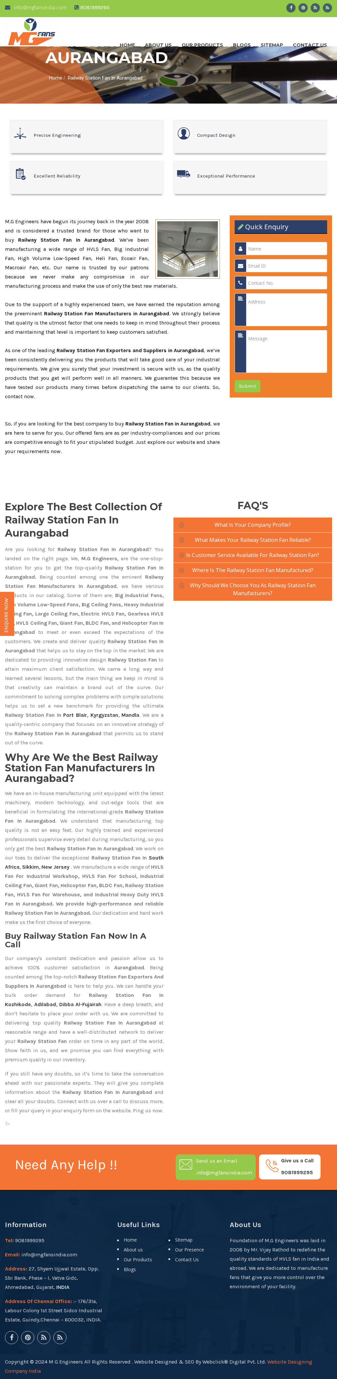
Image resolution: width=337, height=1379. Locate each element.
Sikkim (30, 867)
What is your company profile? (253, 524)
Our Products (202, 43)
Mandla (130, 715)
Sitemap (272, 43)
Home (127, 43)
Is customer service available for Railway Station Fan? (252, 555)
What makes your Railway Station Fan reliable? (253, 540)
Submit (247, 386)
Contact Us (310, 43)
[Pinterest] (303, 7)
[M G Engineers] (32, 31)
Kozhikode (18, 1004)
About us (158, 43)
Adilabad (45, 1004)
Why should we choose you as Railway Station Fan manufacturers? (253, 589)
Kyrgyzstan (104, 715)
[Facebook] (291, 7)
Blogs (242, 43)
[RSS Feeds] (315, 7)
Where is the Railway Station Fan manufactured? (252, 570)
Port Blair (75, 715)
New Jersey (55, 867)
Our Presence (189, 1249)
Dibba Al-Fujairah (80, 1004)
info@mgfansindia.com (39, 7)
